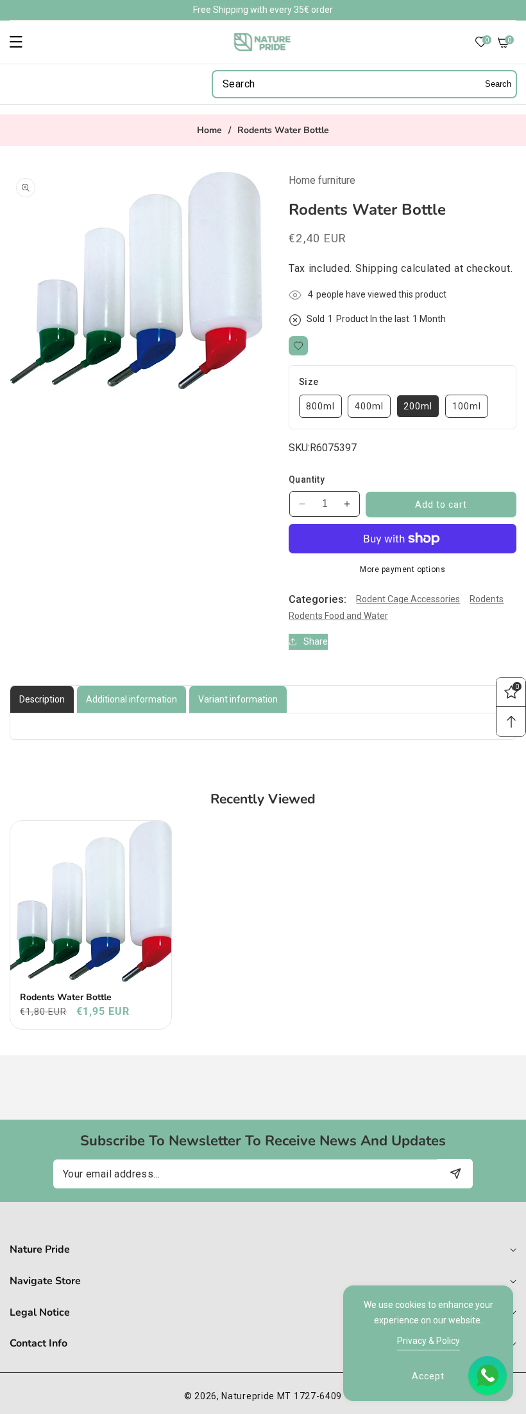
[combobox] (364, 84)
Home (209, 130)
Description (42, 699)
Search (498, 84)
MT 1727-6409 (309, 1396)
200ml (417, 406)
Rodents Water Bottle (66, 997)
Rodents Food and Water (338, 616)
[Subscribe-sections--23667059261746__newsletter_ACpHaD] (455, 1173)
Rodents (487, 599)
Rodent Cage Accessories (408, 599)
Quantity (307, 479)
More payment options (402, 569)
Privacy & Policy (428, 1341)
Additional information (131, 699)
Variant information (238, 699)
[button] (24, 42)
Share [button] (315, 641)
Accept (428, 1376)
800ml (320, 406)
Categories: (317, 599)
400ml (369, 406)
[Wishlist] (298, 345)
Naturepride (248, 1396)
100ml (466, 406)
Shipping (376, 268)
